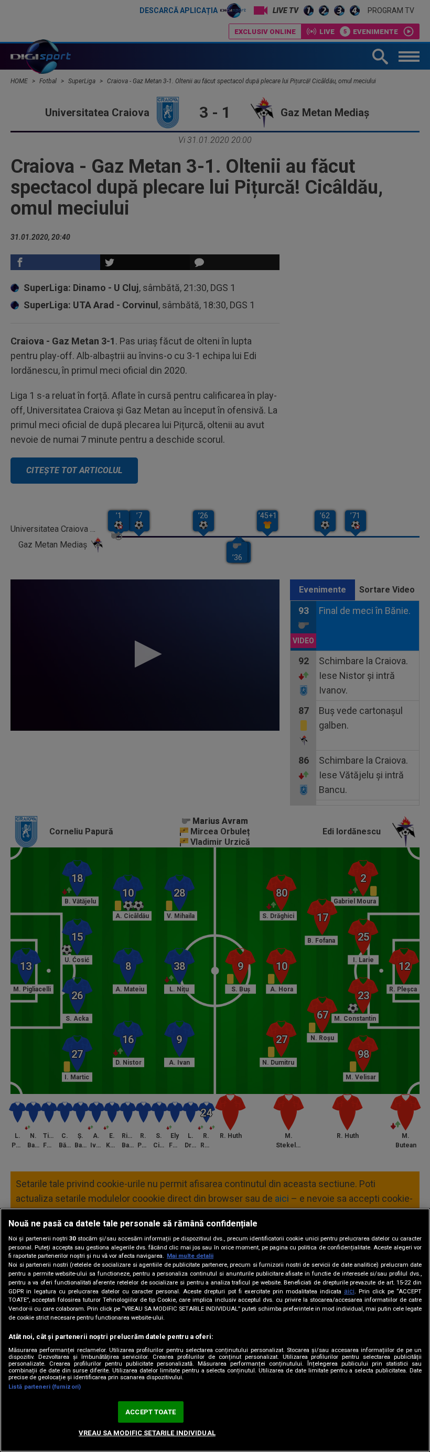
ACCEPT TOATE (150, 1412)
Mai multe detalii (190, 1256)
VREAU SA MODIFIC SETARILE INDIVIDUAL (147, 1433)
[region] (215, 1330)
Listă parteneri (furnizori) (44, 1386)
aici (349, 1291)
